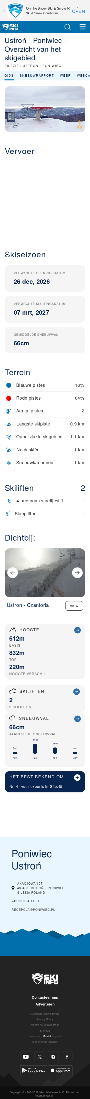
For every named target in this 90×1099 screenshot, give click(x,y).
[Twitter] (39, 1056)
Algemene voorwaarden (45, 1025)
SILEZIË (11, 65)
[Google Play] (33, 1069)
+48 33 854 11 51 (26, 901)
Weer (65, 75)
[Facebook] (67, 1056)
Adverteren (45, 1004)
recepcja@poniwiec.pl (33, 909)
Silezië (56, 786)
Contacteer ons (45, 997)
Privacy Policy (44, 1019)
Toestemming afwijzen (45, 1041)
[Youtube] (25, 1056)
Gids (9, 75)
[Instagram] (53, 1056)
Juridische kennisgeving (45, 1014)
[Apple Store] (60, 1069)
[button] (67, 27)
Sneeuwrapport (37, 75)
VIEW (74, 606)
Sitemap (45, 1030)
